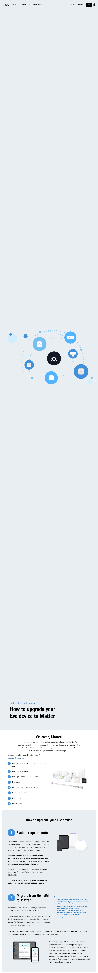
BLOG (73, 5)
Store (89, 5)
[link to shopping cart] (94, 4)
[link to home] (6, 5)
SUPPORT (80, 5)
